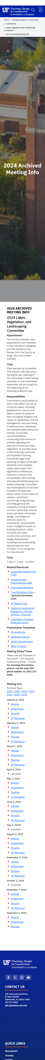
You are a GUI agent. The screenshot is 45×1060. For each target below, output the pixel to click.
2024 (17, 691)
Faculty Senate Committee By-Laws (21, 581)
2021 (9, 694)
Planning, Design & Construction (25, 20)
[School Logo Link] (14, 12)
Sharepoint (11, 1051)
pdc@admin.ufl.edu (16, 1005)
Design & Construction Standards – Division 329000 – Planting (22, 611)
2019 (24, 694)
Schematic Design (20, 636)
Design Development (22, 641)
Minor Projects (18, 646)
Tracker (9, 1055)
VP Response (18, 718)
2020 (17, 694)
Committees (11, 24)
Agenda (15, 704)
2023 (24, 691)
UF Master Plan (19, 603)
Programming (18, 632)
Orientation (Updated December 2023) (22, 621)
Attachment (17, 708)
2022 (31, 691)
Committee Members (22, 587)
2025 (9, 691)
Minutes (15, 713)
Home (6, 20)
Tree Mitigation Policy (22, 592)
